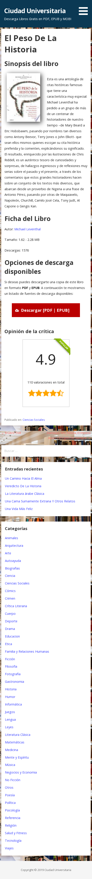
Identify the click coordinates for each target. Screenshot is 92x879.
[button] (85, 8)
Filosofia (11, 666)
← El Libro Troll (11, 433)
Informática (13, 704)
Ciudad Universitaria (35, 10)
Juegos (10, 712)
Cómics (10, 591)
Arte (8, 553)
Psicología (12, 810)
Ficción (10, 659)
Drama (10, 629)
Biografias (12, 568)
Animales (11, 538)
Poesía (10, 795)
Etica (8, 644)
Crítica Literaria (16, 606)
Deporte (11, 621)
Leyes (9, 727)
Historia (11, 689)
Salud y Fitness (16, 833)
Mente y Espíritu (17, 757)
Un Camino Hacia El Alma (23, 478)
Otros (9, 787)
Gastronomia (14, 681)
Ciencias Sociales (34, 420)
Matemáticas (14, 742)
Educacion (12, 636)
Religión (11, 825)
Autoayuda (13, 561)
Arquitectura (14, 545)
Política (10, 803)
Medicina (11, 750)
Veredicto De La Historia (23, 486)
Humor (10, 697)
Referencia (12, 818)
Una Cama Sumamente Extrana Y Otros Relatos (40, 501)
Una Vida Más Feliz (19, 509)
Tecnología (13, 840)
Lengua (10, 719)
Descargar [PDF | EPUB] (45, 310)
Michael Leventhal (27, 229)
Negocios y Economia (21, 772)
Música (10, 765)
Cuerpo (10, 613)
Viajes (9, 848)
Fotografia (13, 674)
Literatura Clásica (17, 734)
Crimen (10, 598)
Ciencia (10, 576)
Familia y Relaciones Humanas (27, 651)
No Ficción (12, 780)
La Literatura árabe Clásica (24, 493)
